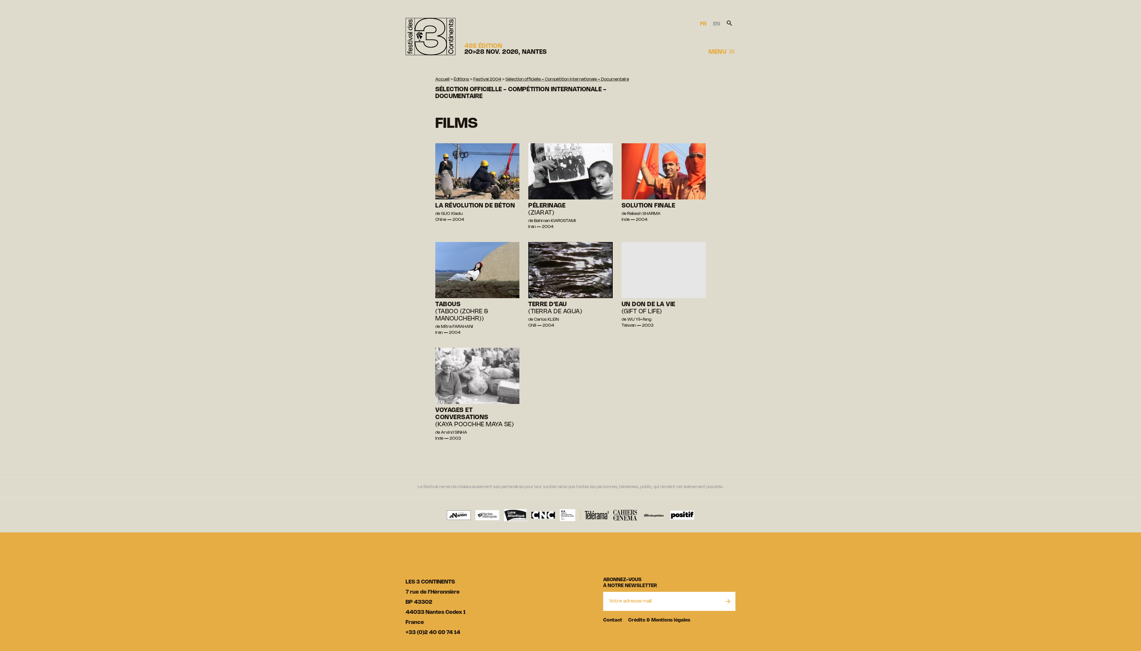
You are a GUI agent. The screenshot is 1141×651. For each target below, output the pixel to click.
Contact (612, 620)
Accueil (442, 79)
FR (703, 24)
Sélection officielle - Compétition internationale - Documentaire (567, 79)
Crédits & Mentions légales (659, 620)
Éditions (461, 79)
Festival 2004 (487, 79)
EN (716, 24)
